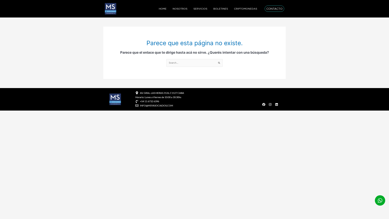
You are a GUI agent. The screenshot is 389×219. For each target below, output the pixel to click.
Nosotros (180, 8)
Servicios (200, 8)
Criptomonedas (245, 8)
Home (163, 8)
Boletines (220, 8)
